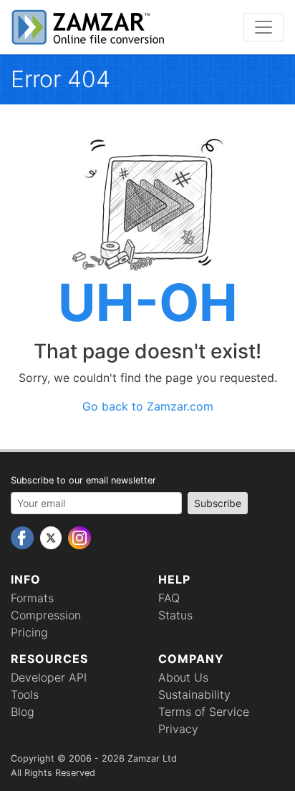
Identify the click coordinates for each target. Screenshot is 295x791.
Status (175, 615)
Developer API (49, 677)
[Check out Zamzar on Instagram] (79, 536)
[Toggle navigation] (263, 27)
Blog (22, 711)
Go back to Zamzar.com (147, 406)
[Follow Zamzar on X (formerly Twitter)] (52, 536)
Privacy (178, 729)
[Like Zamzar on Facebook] (24, 536)
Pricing (29, 632)
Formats (32, 598)
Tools (25, 694)
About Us (183, 677)
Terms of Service (203, 711)
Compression (46, 615)
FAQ (169, 598)
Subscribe (217, 503)
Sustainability (194, 694)
